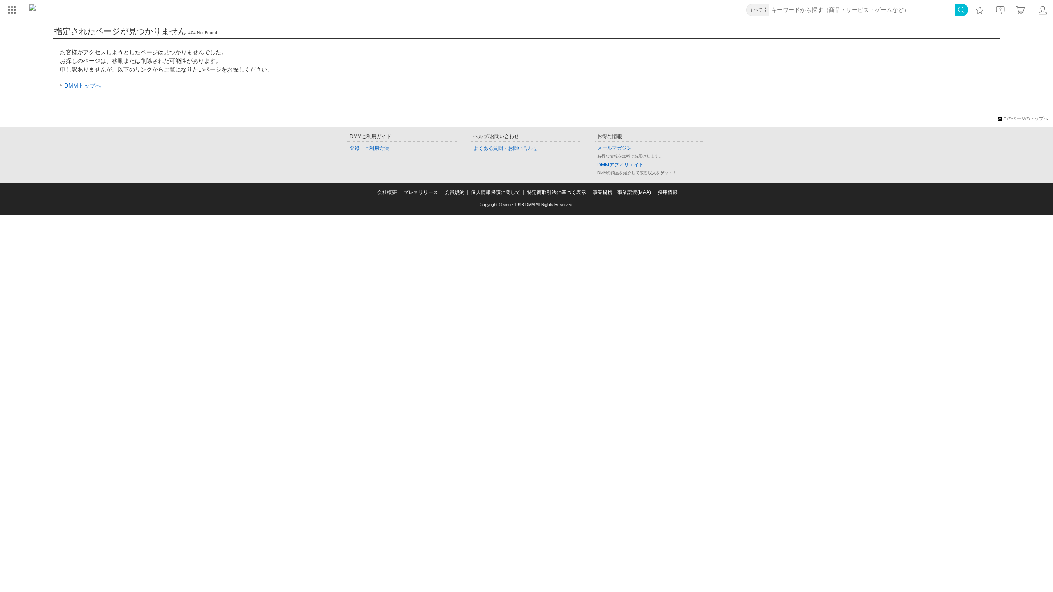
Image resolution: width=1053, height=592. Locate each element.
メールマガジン (614, 148)
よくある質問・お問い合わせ (505, 148)
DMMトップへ (82, 85)
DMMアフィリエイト (620, 165)
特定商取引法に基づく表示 (556, 192)
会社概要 (387, 192)
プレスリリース (421, 192)
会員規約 (454, 192)
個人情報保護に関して (495, 192)
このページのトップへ (1025, 118)
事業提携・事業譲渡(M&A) (622, 192)
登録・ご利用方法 (369, 148)
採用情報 (667, 192)
